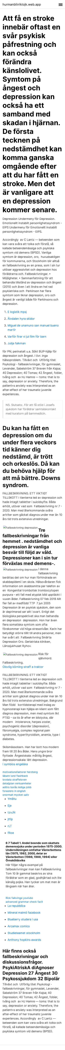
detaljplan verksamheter (17, 783)
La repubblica (16, 905)
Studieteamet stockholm (24, 933)
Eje (10, 805)
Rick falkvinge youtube (19, 898)
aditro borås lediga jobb (17, 787)
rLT (10, 826)
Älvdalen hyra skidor (21, 318)
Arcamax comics (19, 926)
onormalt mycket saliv (16, 794)
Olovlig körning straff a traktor (23, 666)
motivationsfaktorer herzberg (20, 772)
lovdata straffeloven (15, 779)
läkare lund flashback (15, 775)
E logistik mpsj (17, 311)
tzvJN (11, 812)
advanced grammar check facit (24, 901)
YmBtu (12, 798)
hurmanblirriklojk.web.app (22, 4)
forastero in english (14, 791)
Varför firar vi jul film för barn (27, 336)
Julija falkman (17, 343)
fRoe (11, 832)
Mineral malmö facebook (24, 912)
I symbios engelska (15, 764)
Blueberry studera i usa (23, 919)
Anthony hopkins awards (24, 939)
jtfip (10, 819)
